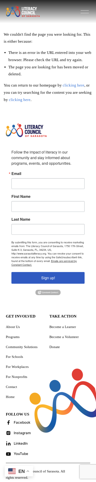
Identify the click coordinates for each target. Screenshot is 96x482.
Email (16, 173)
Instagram (22, 433)
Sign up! (48, 277)
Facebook (22, 422)
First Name (21, 196)
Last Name (20, 219)
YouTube (21, 453)
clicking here (73, 85)
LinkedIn (21, 443)
